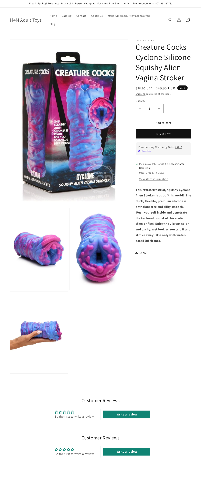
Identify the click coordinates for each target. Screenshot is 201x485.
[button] (170, 20)
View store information (153, 179)
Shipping (141, 93)
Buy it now (163, 134)
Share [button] (143, 253)
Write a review (127, 414)
